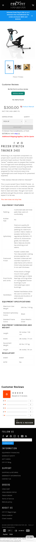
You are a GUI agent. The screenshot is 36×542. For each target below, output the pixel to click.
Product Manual (28, 107)
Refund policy (7, 502)
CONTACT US (6, 479)
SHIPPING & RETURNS (10, 472)
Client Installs (7, 518)
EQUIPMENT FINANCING (10, 453)
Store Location (7, 515)
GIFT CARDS (6, 459)
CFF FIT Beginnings (9, 512)
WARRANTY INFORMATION (11, 476)
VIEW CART (6, 489)
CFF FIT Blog (6, 462)
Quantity (27, 117)
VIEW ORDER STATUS (9, 492)
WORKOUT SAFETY (8, 456)
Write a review (18, 93)
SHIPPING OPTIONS (7, 117)
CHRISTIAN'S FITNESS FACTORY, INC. (17, 525)
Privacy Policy (11, 527)
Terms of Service (8, 499)
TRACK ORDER (7, 495)
